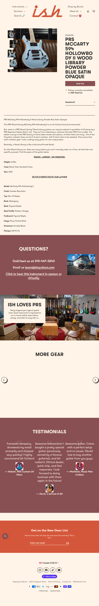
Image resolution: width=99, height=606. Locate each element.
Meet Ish (74, 11)
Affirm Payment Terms (37, 582)
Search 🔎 (19, 15)
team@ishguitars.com (40, 267)
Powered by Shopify (55, 591)
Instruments (18, 6)
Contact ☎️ (76, 15)
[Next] (95, 380)
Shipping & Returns (20, 582)
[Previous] (4, 380)
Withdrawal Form (79, 582)
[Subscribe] (67, 543)
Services (18, 11)
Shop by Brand (75, 6)
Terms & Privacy (54, 582)
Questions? (70, 102)
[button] (5, 536)
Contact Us (66, 582)
